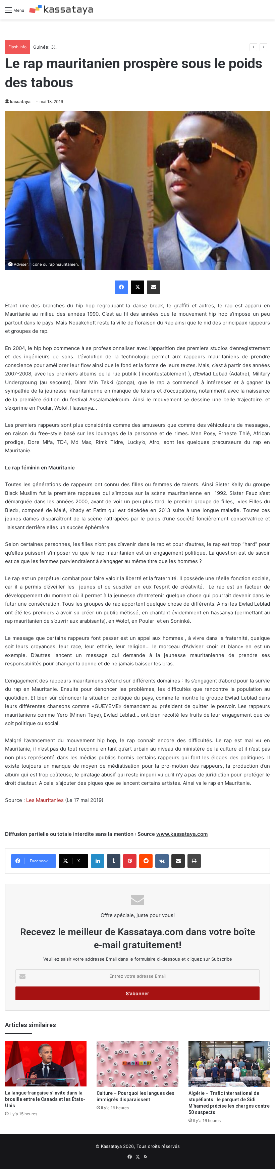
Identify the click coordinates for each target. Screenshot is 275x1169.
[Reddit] (146, 861)
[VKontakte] (162, 861)
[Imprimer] (194, 861)
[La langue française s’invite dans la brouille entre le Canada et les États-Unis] (46, 1064)
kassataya (20, 101)
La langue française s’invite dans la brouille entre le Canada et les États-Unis (45, 1099)
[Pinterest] (129, 861)
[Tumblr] (113, 861)
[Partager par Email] (153, 287)
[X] (137, 287)
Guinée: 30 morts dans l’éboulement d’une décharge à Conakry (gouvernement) (116, 47)
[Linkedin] (97, 861)
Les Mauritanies (45, 800)
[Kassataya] (61, 10)
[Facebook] (121, 287)
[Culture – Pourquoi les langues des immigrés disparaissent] (137, 1064)
